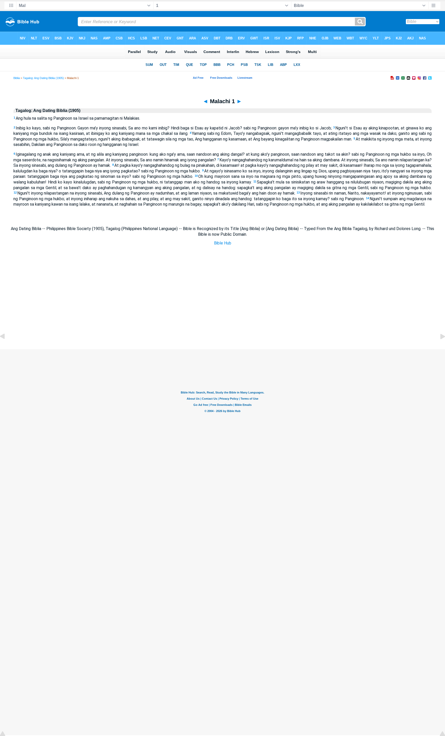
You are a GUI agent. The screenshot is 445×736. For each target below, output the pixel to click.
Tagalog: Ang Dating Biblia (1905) (43, 78)
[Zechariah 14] (6, 348)
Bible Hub (222, 243)
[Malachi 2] (438, 348)
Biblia (16, 78)
